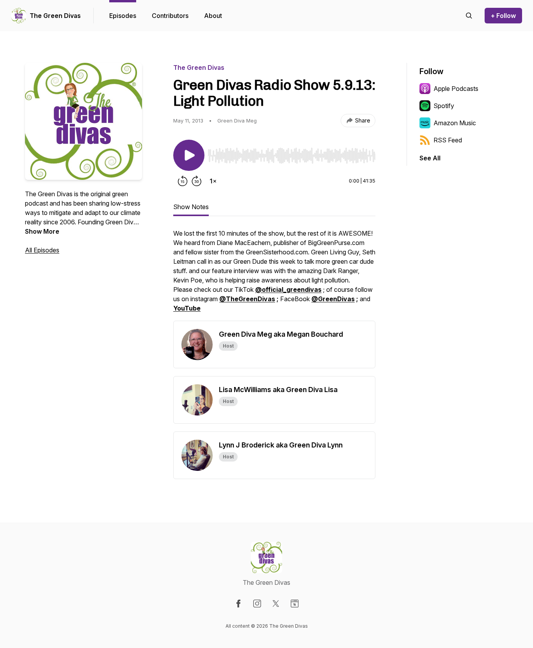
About (213, 16)
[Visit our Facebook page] (238, 603)
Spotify (444, 106)
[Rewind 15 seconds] (182, 181)
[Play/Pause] (188, 155)
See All (430, 158)
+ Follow (503, 16)
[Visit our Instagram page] (257, 603)
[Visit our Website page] (294, 603)
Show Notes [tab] (191, 207)
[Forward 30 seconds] (196, 181)
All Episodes (42, 250)
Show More (42, 231)
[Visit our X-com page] (276, 603)
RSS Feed (448, 140)
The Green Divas (55, 16)
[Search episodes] (469, 15)
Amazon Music (455, 123)
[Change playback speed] (213, 181)
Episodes (122, 16)
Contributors (170, 16)
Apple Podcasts (456, 88)
